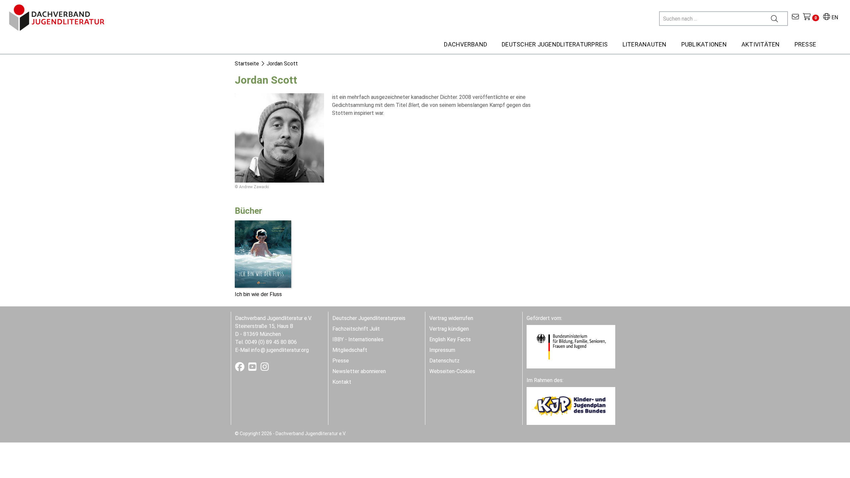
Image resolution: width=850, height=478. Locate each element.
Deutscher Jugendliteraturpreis (368, 318)
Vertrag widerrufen (451, 318)
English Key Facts (450, 339)
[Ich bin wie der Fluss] (263, 254)
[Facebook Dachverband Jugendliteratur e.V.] (240, 368)
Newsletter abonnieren (359, 371)
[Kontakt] (795, 17)
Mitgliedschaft (349, 350)
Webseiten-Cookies (452, 371)
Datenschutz (444, 361)
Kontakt (341, 382)
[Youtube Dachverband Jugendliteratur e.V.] (253, 368)
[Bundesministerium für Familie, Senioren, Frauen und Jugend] (571, 346)
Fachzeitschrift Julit (356, 329)
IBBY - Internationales (357, 339)
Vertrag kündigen (449, 329)
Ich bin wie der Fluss (258, 294)
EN (834, 17)
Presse (340, 361)
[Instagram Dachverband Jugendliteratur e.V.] (265, 368)
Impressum (442, 350)
